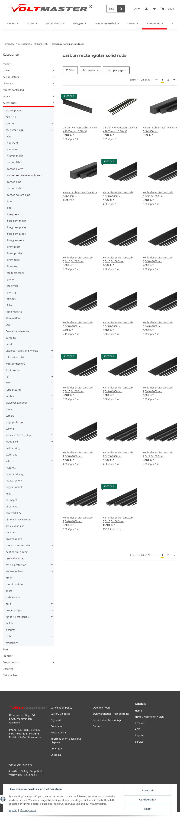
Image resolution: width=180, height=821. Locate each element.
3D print (7, 655)
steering (10, 123)
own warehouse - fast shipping (111, 713)
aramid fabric (15, 156)
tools (8, 636)
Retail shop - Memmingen (108, 720)
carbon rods (14, 188)
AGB (137, 729)
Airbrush (11, 117)
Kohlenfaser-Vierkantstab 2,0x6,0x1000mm (78, 519)
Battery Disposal (60, 713)
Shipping (56, 754)
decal (9, 344)
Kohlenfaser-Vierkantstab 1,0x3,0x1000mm (118, 389)
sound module (14, 584)
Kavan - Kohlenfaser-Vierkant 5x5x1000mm (160, 129)
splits (9, 591)
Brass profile (14, 253)
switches (11, 532)
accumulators (11, 77)
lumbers (10, 396)
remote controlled (13, 90)
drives (6, 70)
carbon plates (15, 169)
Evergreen (13, 214)
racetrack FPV (13, 513)
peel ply (11, 292)
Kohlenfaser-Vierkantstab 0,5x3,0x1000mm (158, 259)
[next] (174, 80)
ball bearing (13, 448)
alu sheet (12, 143)
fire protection (11, 662)
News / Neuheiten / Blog (149, 716)
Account (139, 723)
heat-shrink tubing (17, 552)
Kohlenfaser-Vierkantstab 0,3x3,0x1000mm (118, 194)
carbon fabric (15, 162)
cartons (10, 428)
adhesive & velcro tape (19, 435)
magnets (11, 467)
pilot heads (12, 506)
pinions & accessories (18, 519)
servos (6, 96)
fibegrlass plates (16, 227)
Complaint (57, 726)
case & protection (16, 565)
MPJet (9, 493)
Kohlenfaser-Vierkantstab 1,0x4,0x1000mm (158, 389)
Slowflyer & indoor (16, 402)
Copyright (56, 748)
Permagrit (11, 500)
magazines (12, 642)
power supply (14, 610)
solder (9, 461)
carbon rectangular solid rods (25, 175)
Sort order (89, 70)
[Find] (121, 8)
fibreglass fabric (16, 220)
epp (9, 208)
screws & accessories (18, 545)
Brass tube (13, 259)
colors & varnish (15, 357)
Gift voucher (10, 675)
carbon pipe (14, 182)
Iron (9, 201)
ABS (9, 136)
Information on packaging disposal (66, 740)
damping (11, 337)
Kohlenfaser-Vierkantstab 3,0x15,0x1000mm (118, 519)
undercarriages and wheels (22, 350)
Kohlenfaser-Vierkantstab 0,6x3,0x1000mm (118, 324)
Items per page (115, 70)
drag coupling (14, 539)
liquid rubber (13, 370)
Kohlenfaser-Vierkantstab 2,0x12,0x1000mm (158, 454)
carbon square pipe (18, 195)
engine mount (14, 487)
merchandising (14, 474)
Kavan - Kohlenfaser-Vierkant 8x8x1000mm (80, 194)
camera (10, 415)
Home (138, 710)
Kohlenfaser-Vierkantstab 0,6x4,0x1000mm (158, 324)
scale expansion (15, 526)
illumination (13, 318)
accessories (10, 103)
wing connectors (15, 363)
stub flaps (11, 454)
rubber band (13, 389)
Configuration (147, 799)
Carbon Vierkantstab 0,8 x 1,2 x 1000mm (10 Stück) (120, 129)
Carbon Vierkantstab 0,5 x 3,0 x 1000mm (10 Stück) (80, 129)
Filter (71, 70)
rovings (11, 298)
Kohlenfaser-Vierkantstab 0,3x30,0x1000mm (158, 194)
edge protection (15, 422)
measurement (14, 480)
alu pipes (12, 149)
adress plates (13, 110)
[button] (146, 9)
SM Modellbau (14, 571)
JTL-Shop (162, 816)
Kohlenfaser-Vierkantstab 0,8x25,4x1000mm (78, 389)
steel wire (12, 285)
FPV (8, 383)
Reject (147, 808)
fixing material (14, 311)
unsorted (8, 668)
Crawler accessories (17, 331)
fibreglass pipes (16, 233)
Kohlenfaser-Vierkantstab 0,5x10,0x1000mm (118, 259)
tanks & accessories (17, 617)
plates (10, 279)
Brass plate (13, 246)
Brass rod (12, 266)
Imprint (13, 810)
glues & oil (12, 441)
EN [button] (135, 8)
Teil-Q (9, 623)
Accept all (148, 790)
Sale (5, 649)
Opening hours (102, 707)
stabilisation (13, 597)
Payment (56, 720)
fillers (10, 305)
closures (10, 629)
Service (139, 741)
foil (7, 376)
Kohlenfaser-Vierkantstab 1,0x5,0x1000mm (78, 454)
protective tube (15, 558)
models (7, 64)
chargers (8, 83)
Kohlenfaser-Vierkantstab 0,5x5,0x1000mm (78, 324)
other (9, 578)
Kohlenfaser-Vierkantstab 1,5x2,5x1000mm (118, 454)
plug (8, 604)
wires (9, 409)
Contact (97, 726)
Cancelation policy (61, 707)
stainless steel (15, 272)
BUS (8, 324)
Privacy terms (28, 810)
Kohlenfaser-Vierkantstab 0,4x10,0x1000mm (78, 259)
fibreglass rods (15, 240)
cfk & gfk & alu (14, 130)
